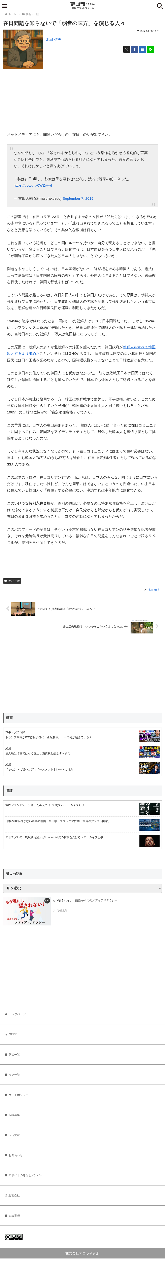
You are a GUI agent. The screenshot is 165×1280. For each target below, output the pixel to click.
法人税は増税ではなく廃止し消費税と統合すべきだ (37, 753)
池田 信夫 (53, 40)
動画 (9, 718)
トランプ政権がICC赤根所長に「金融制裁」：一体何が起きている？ (48, 737)
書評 (9, 790)
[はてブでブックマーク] (142, 49)
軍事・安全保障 (15, 732)
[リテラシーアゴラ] (27, 911)
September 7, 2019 (78, 198)
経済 (8, 748)
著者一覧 (14, 1054)
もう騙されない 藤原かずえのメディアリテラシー (85, 900)
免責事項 (14, 1215)
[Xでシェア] (126, 49)
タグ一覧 (14, 1074)
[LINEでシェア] (150, 49)
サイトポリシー (18, 1094)
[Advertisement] (82, 99)
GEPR (13, 1034)
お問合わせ (16, 1155)
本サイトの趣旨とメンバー (25, 1175)
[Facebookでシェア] (134, 49)
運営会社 (14, 1195)
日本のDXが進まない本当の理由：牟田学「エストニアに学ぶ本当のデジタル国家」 (58, 821)
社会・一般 (14, 580)
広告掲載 (14, 1135)
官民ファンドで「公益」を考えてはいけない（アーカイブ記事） (46, 805)
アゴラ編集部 (60, 910)
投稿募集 (14, 1115)
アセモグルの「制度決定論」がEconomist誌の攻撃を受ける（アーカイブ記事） (55, 837)
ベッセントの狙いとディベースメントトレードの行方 (39, 769)
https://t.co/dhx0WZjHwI (33, 185)
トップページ (17, 1014)
